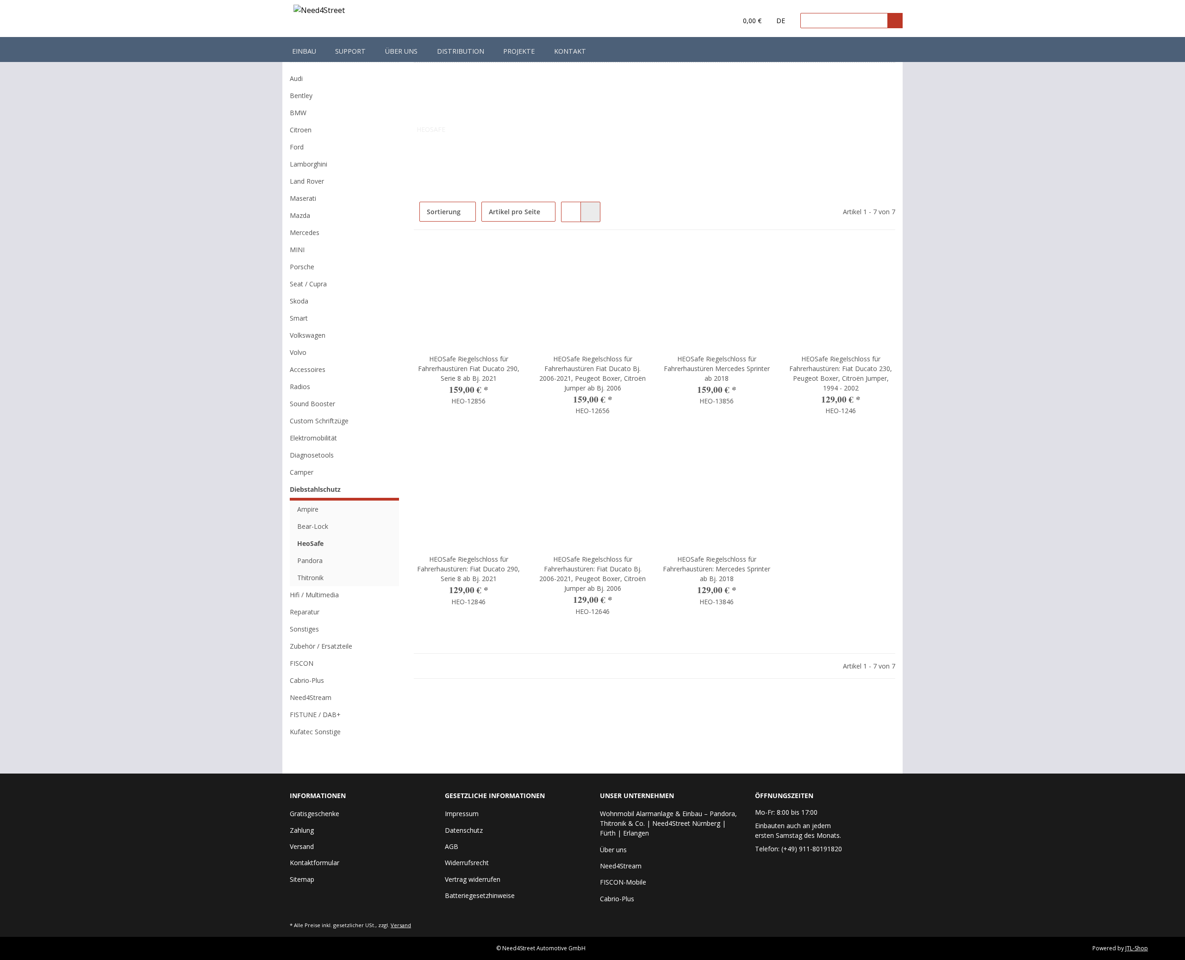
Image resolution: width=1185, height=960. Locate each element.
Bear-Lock (312, 526)
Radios (300, 386)
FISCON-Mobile (623, 882)
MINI (297, 249)
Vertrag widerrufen (472, 879)
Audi (296, 78)
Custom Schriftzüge (319, 420)
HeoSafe (310, 543)
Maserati (303, 198)
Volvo (298, 352)
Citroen (301, 129)
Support (350, 51)
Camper (301, 472)
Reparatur (304, 611)
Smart (299, 318)
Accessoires (307, 369)
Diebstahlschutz (315, 489)
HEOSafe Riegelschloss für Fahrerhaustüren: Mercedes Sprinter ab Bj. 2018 (716, 569)
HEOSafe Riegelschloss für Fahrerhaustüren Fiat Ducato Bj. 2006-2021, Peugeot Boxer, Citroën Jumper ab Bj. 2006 (592, 373)
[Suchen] (895, 20)
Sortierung (444, 211)
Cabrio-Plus (307, 680)
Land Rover (307, 181)
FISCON (301, 663)
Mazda (300, 215)
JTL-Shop (1136, 948)
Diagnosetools (312, 455)
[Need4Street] (319, 12)
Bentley (301, 95)
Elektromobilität (313, 438)
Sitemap (302, 879)
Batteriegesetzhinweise (480, 895)
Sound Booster (312, 403)
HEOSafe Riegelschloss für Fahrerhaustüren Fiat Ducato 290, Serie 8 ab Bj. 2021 (468, 368)
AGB (451, 846)
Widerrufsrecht (467, 862)
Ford (297, 146)
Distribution (460, 51)
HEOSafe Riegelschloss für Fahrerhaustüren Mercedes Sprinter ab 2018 (717, 368)
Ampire (307, 509)
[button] (711, 21)
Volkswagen (307, 335)
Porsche (302, 266)
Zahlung (302, 830)
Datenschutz (464, 830)
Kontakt (570, 51)
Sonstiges (304, 629)
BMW (298, 112)
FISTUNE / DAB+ (315, 714)
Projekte (519, 51)
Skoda (299, 301)
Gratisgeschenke (314, 813)
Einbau (304, 51)
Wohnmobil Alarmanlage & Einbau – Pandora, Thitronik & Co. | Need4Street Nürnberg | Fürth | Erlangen (668, 823)
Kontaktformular (314, 862)
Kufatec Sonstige (315, 731)
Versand (302, 846)
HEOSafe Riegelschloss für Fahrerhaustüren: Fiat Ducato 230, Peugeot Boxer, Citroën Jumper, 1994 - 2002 (840, 373)
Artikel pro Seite (514, 211)
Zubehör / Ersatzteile (321, 646)
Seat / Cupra (308, 283)
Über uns (401, 51)
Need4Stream (310, 697)
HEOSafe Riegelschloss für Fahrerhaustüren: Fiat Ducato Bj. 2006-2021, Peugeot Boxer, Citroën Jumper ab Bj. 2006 (592, 574)
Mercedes (304, 232)
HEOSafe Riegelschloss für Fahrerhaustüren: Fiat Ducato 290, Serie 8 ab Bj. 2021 (468, 569)
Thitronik (310, 577)
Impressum (462, 813)
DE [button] (780, 20)
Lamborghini (308, 164)
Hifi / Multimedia (314, 594)
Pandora (310, 560)
